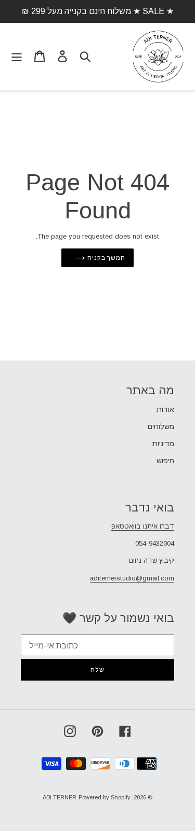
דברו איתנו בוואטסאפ (142, 526)
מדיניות (163, 443)
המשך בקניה (105, 257)
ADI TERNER (59, 797)
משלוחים (161, 426)
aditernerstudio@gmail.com (132, 578)
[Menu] (16, 56)
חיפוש (165, 460)
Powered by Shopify (105, 797)
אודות (165, 409)
